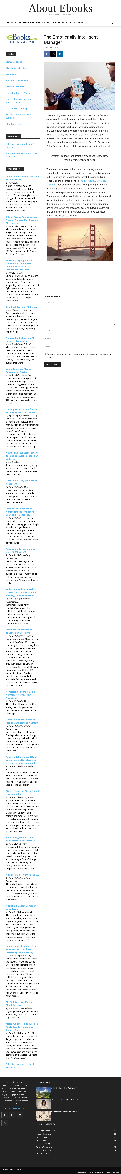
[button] (111, 22)
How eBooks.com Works (18, 92)
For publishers (76, 23)
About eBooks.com (26, 23)
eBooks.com (12, 23)
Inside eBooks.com (60, 23)
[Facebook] (47, 54)
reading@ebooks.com (19, 1108)
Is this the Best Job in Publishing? (64, 1088)
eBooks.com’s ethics (16, 124)
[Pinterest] (20, 1115)
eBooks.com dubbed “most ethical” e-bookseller (69, 1100)
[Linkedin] (60, 54)
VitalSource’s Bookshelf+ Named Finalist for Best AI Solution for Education (20, 511)
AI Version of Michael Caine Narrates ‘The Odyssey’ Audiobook (20, 694)
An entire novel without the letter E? (64, 1112)
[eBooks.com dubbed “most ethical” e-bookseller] (43, 1104)
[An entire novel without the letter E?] (43, 1116)
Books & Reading (43, 23)
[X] (53, 54)
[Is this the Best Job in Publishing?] (43, 1092)
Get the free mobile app (17, 108)
